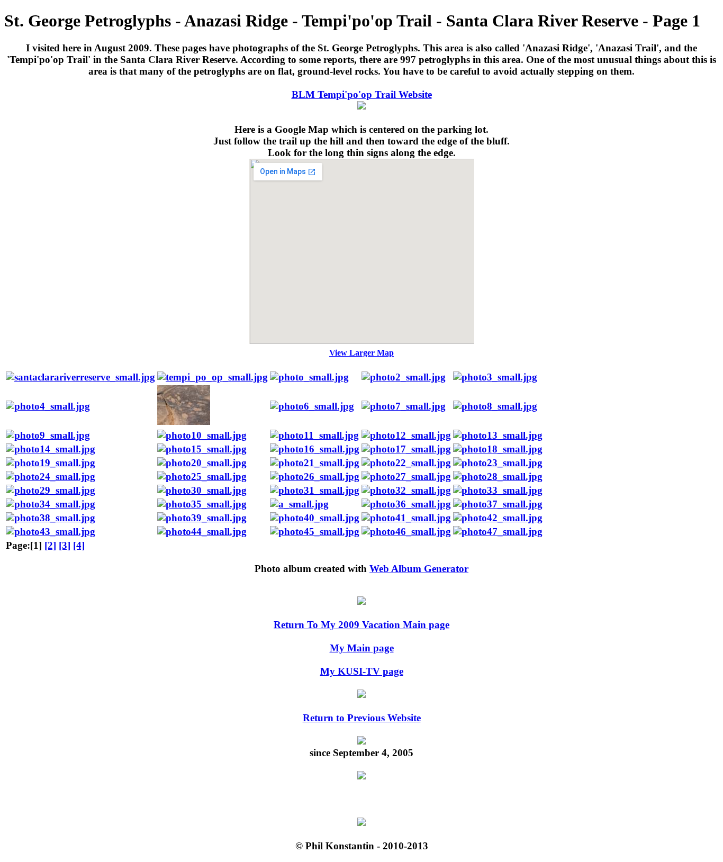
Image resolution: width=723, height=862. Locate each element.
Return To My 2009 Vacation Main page (361, 624)
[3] (64, 545)
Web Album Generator (418, 568)
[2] (50, 545)
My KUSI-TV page (361, 671)
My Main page (362, 648)
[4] (79, 545)
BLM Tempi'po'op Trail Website (362, 94)
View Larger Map (361, 352)
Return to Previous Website (362, 717)
